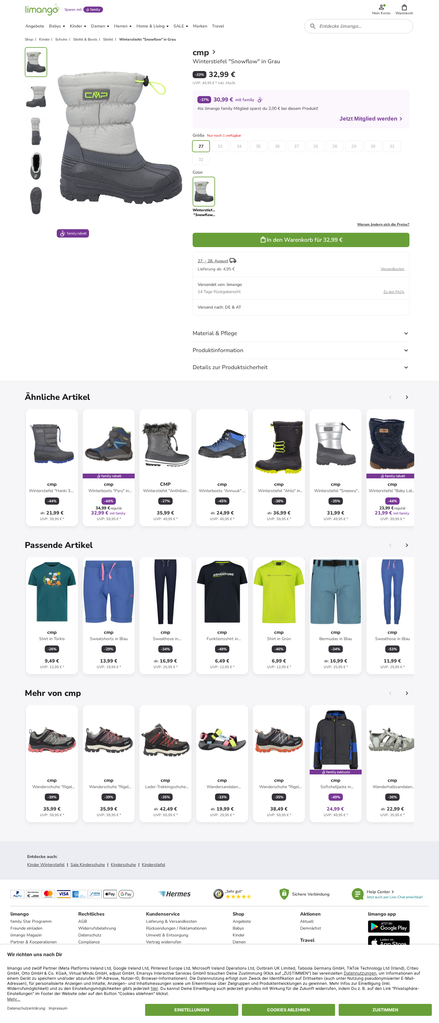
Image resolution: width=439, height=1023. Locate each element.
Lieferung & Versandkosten (171, 921)
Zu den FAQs (393, 291)
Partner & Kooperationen (33, 942)
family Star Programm (31, 921)
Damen (239, 942)
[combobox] (358, 26)
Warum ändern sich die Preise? (383, 224)
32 (201, 159)
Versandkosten (392, 268)
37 (296, 146)
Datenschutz (89, 935)
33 (220, 146)
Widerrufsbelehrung (97, 928)
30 (373, 146)
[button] (404, 9)
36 (277, 146)
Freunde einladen (26, 928)
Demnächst (310, 928)
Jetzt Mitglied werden (368, 118)
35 (258, 146)
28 (334, 146)
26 (315, 146)
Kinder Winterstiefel (46, 865)
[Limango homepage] (42, 9)
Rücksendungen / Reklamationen (176, 928)
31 (392, 146)
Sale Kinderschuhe (87, 865)
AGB (82, 921)
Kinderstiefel (153, 865)
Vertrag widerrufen (163, 942)
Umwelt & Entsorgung (167, 935)
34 (239, 146)
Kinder (239, 935)
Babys (238, 928)
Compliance (89, 942)
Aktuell (307, 921)
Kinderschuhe (123, 865)
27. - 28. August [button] (213, 261)
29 (353, 146)
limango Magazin (26, 935)
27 (201, 146)
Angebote (242, 921)
